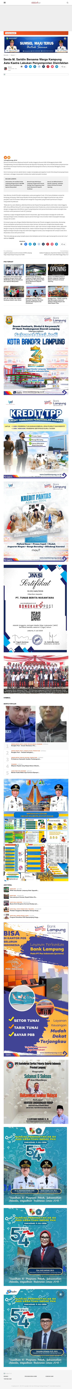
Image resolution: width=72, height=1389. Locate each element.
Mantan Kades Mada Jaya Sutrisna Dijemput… (25, 772)
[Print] (5, 157)
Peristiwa (17, 771)
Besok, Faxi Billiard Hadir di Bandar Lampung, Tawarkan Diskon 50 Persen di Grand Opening (56, 279)
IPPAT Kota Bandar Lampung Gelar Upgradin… (24, 890)
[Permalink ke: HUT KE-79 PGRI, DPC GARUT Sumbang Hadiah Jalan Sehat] (14, 291)
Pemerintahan (36, 750)
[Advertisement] (36, 18)
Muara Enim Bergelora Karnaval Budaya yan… (24, 904)
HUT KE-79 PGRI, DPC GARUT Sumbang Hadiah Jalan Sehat (12, 299)
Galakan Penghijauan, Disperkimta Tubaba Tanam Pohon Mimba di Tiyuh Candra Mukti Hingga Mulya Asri (53, 252)
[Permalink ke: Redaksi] (5, 68)
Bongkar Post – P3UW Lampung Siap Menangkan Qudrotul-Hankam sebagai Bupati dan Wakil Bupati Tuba (57, 301)
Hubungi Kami (49, 1376)
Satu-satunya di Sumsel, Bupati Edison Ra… (23, 897)
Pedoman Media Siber (31, 1376)
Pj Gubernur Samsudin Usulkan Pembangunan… (26, 759)
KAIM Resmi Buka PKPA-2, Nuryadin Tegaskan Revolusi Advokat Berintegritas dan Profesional (34, 301)
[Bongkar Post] (36, 2)
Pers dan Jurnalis (31, 744)
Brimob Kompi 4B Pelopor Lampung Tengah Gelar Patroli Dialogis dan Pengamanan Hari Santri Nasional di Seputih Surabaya (35, 185)
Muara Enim (19, 902)
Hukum (25, 744)
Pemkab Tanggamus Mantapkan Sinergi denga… (25, 910)
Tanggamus (31, 909)
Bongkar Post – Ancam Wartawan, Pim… (23, 745)
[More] (8, 157)
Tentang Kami (8, 1379)
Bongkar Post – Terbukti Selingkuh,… (22, 752)
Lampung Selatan (28, 750)
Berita (21, 744)
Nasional (27, 757)
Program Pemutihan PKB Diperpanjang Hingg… (24, 917)
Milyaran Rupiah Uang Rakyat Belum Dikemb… (25, 766)
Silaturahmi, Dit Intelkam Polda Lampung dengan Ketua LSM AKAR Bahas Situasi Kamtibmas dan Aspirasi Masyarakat (13, 279)
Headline (22, 757)
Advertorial (13, 888)
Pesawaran (39, 744)
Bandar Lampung (15, 744)
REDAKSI (6, 1376)
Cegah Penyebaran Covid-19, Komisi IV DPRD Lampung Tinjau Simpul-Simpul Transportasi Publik (18, 252)
